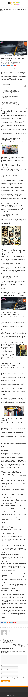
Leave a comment (6, 63)
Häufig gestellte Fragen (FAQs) (8, 107)
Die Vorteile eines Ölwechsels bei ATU (10, 102)
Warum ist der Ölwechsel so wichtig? (9, 87)
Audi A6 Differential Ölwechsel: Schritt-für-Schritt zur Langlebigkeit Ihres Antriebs (9, 641)
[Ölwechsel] (14, 3)
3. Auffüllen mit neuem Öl (9, 93)
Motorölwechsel (7, 9)
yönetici (3, 62)
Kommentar (3, 654)
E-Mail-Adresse (4, 669)
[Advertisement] (14, 26)
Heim (2, 9)
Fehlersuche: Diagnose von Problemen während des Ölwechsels (12, 97)
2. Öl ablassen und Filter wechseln (10, 92)
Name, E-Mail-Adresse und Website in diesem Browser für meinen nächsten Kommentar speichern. (12, 678)
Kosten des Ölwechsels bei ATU (10, 103)
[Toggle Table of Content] (23, 86)
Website (2, 673)
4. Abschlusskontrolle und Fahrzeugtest (11, 95)
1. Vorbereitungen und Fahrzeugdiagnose (12, 91)
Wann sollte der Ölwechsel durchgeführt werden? (13, 89)
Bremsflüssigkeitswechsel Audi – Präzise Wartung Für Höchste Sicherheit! (19, 645)
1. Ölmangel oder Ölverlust (9, 98)
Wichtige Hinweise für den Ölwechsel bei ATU (11, 104)
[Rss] (13, 694)
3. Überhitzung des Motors (9, 101)
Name (2, 665)
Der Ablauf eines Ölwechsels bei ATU (9, 90)
